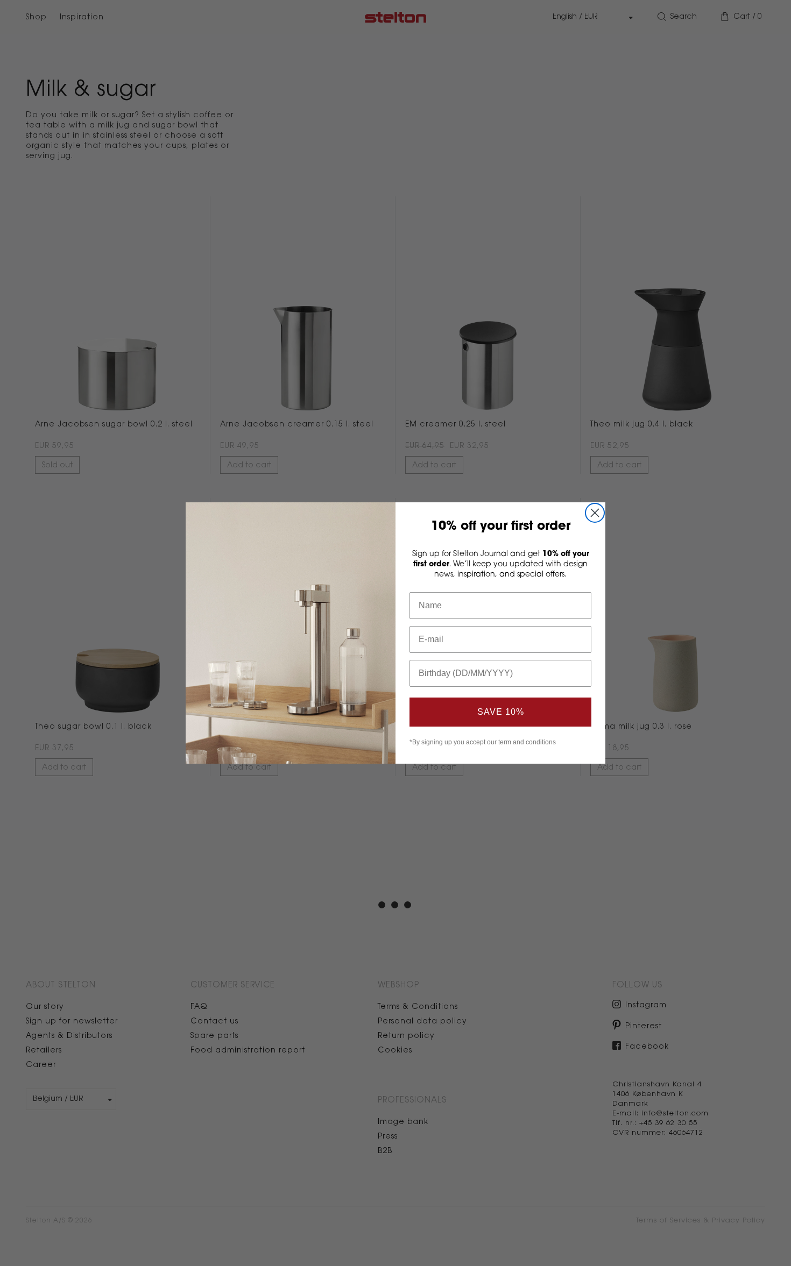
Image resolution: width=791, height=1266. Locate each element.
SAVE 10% (500, 711)
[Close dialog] (594, 512)
